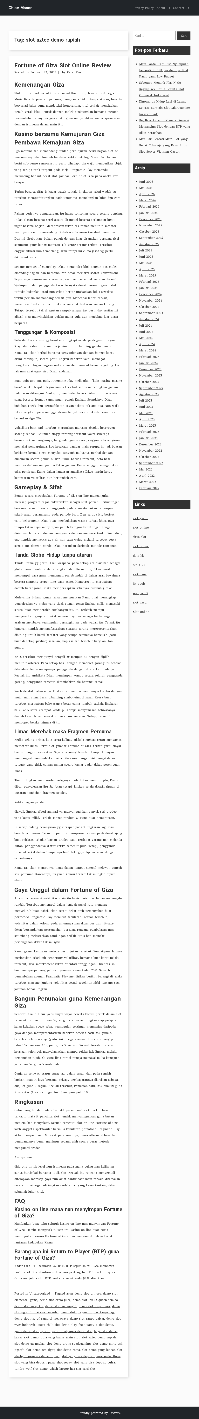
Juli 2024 (145, 325)
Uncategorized (40, 1293)
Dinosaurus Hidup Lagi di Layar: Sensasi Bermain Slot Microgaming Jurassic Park (164, 107)
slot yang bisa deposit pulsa (94, 1362)
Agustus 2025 (149, 244)
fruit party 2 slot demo (96, 1324)
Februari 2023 (149, 432)
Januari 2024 (148, 363)
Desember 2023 (150, 369)
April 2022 (147, 475)
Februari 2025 (149, 281)
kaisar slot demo (26, 1337)
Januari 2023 (148, 438)
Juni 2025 (146, 256)
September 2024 (151, 313)
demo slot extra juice (55, 1300)
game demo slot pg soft (32, 1331)
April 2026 (147, 194)
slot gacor (140, 518)
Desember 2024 (150, 294)
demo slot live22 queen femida (95, 1300)
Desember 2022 (150, 444)
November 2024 (150, 300)
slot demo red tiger (40, 1350)
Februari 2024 (149, 357)
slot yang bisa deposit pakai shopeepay (43, 1362)
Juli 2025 (145, 250)
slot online (141, 527)
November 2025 (150, 225)
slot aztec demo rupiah (99, 1337)
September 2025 (151, 238)
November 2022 (150, 450)
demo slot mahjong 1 (61, 1306)
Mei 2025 (146, 263)
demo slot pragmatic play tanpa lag (87, 1312)
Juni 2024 (146, 332)
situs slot (139, 537)
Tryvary (114, 1413)
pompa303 (140, 593)
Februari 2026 (149, 206)
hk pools (139, 583)
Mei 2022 (146, 469)
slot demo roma (68, 1350)
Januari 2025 (148, 288)
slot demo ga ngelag (29, 1343)
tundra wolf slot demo (31, 1368)
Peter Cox (74, 72)
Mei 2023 (146, 413)
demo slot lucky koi (28, 1306)
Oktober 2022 (149, 457)
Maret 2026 (147, 200)
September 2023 (151, 388)
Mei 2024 (146, 338)
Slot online (141, 612)
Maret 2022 (147, 482)
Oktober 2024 (149, 306)
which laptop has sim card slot (72, 1368)
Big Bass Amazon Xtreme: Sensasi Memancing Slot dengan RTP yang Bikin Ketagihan (164, 126)
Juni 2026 (146, 181)
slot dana (140, 574)
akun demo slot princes (83, 1293)
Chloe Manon (20, 7)
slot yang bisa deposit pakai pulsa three (91, 1356)
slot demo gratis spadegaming (69, 1343)
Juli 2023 (145, 400)
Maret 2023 (147, 425)
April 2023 (147, 419)
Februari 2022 (149, 488)
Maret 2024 (147, 350)
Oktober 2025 (149, 231)
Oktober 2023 (149, 382)
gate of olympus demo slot (72, 1331)
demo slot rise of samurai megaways (41, 1318)
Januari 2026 (148, 213)
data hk (138, 555)
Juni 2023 (146, 406)
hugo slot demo (105, 1331)
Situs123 (139, 565)
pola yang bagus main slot (60, 1337)
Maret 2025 (147, 275)
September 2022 (151, 463)
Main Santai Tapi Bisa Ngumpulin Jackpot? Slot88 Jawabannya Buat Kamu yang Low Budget (164, 70)
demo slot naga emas (94, 1306)
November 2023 (150, 375)
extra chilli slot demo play (57, 1324)
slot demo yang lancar (98, 1350)
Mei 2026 (146, 188)
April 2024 (147, 344)
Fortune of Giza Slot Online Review (62, 65)
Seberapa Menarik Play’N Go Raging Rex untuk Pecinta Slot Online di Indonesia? (161, 88)
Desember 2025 (150, 219)
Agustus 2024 (149, 319)
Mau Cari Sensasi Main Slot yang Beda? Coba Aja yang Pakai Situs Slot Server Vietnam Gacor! (163, 145)
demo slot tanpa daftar (87, 1318)
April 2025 (147, 269)
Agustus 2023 (149, 394)
